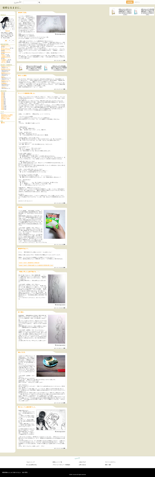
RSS (3, 122)
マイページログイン (110, 462)
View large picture (60, 34)
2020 (2, 93)
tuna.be (77, 458)
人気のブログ (82, 462)
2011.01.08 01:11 (58, 348)
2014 (2, 101)
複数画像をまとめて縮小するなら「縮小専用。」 (16, 472)
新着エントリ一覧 (57, 462)
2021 (2, 92)
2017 (2, 97)
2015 (2, 100)
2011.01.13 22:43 (58, 267)
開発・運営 (108, 465)
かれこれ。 (4, 62)
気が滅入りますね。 (6, 49)
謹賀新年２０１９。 (6, 57)
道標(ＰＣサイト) (5, 117)
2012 (2, 104)
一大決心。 (4, 56)
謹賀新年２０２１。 (6, 45)
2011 (2, 105)
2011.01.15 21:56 (58, 244)
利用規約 (67, 465)
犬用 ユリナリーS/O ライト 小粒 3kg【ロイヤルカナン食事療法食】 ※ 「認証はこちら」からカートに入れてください (125, 11)
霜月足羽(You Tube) (6, 116)
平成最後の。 (4, 60)
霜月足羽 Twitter (5, 118)
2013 (2, 102)
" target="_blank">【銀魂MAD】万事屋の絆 (29, 262)
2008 (2, 109)
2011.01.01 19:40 (58, 448)
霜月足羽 (7, 31)
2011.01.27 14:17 (58, 89)
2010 (2, 106)
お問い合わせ (82, 465)
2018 (2, 96)
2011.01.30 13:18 (58, 60)
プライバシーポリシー (58, 465)
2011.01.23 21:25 (58, 203)
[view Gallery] (6, 40)
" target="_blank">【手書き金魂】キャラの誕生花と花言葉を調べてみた (36, 265)
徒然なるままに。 (12, 7)
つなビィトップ (30, 462)
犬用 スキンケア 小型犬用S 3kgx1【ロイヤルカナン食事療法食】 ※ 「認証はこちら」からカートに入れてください (147, 11)
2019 (2, 95)
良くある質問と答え (31, 465)
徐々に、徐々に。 (5, 48)
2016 (2, 99)
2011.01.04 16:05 (58, 403)
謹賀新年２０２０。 (6, 52)
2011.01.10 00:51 (58, 308)
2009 (2, 108)
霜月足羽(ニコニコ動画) (7, 114)
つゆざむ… (4, 61)
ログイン (137, 2)
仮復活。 (3, 54)
